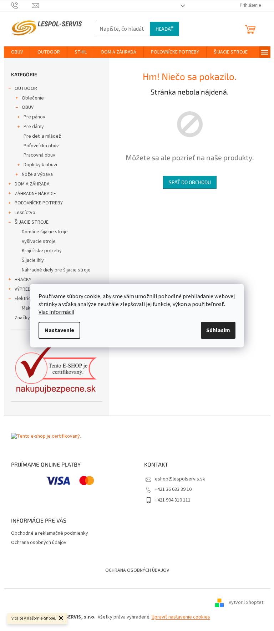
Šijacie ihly (33, 260)
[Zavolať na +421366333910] (21, 5)
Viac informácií (56, 312)
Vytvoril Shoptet (246, 602)
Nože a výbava (37, 174)
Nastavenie (59, 330)
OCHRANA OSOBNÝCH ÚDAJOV (137, 570)
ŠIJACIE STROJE (32, 222)
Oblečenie (33, 98)
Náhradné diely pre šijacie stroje (56, 270)
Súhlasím (218, 330)
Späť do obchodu (190, 182)
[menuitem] (17, 52)
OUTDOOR (26, 88)
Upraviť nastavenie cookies (181, 617)
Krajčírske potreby (42, 250)
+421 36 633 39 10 (173, 489)
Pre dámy (34, 126)
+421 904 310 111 (173, 500)
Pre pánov (34, 117)
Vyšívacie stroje (39, 241)
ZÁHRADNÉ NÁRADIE (35, 193)
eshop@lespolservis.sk (180, 479)
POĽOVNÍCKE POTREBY (39, 203)
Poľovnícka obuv (41, 145)
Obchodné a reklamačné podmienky (49, 533)
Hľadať (164, 29)
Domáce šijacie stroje (45, 231)
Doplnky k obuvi (40, 164)
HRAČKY (23, 279)
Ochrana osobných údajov (38, 542)
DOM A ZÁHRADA (32, 184)
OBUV (28, 107)
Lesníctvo (25, 212)
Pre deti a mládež (42, 136)
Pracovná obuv (39, 155)
